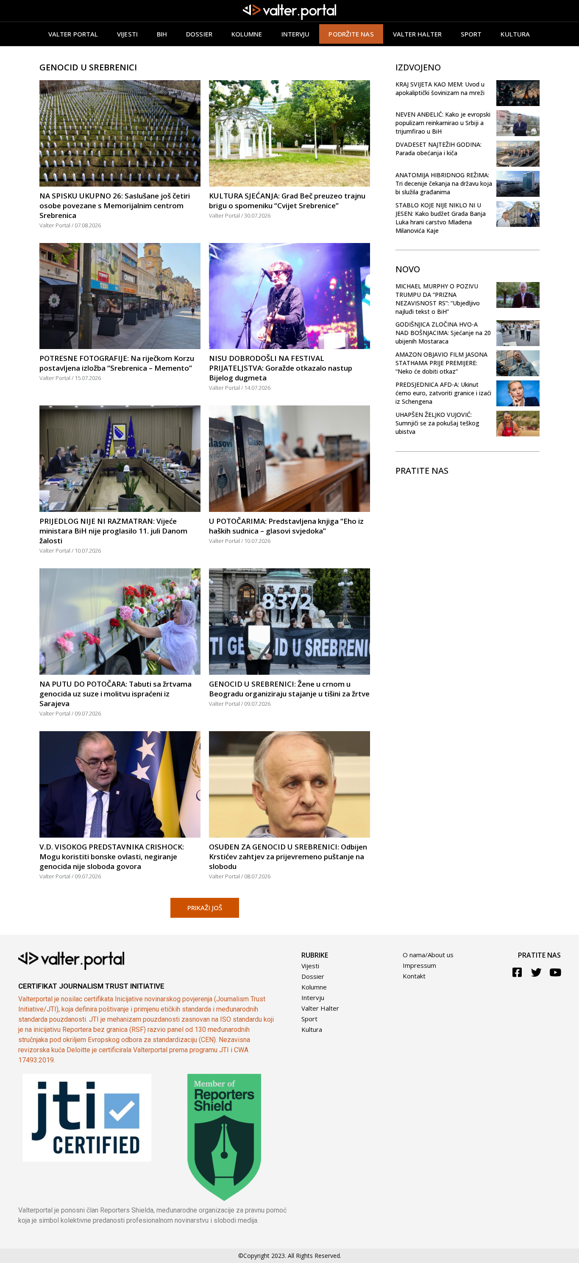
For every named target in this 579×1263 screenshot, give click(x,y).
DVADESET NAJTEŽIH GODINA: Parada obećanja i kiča (438, 148)
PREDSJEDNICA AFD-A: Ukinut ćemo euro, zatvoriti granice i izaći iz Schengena (443, 392)
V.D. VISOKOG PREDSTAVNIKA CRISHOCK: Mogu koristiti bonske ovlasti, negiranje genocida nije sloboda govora (111, 856)
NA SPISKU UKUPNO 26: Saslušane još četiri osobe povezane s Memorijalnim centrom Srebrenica (114, 205)
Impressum (419, 965)
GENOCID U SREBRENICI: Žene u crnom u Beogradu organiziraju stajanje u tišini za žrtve (289, 689)
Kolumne (246, 34)
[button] (204, 908)
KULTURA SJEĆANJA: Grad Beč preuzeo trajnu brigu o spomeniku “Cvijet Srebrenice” (287, 200)
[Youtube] (555, 972)
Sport (471, 34)
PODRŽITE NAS (350, 34)
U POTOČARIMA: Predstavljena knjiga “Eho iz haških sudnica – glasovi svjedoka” (286, 526)
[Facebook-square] (517, 972)
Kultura (515, 34)
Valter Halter (320, 1008)
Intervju (295, 34)
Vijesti (127, 34)
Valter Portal (73, 34)
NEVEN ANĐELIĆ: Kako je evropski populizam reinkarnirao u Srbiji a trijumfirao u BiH (442, 122)
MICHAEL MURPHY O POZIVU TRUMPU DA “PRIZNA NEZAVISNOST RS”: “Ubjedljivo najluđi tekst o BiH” (437, 299)
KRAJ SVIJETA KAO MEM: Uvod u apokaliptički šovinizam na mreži (439, 88)
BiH (162, 34)
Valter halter (417, 34)
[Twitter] (536, 972)
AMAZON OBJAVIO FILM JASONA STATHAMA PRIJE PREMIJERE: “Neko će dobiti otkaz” (441, 362)
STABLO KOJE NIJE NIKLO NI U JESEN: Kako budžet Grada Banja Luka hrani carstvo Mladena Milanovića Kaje (440, 218)
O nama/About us (428, 954)
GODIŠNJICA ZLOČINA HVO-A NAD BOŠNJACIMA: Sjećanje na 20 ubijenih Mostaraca (443, 332)
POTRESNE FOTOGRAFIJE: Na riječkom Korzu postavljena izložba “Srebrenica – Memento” (116, 363)
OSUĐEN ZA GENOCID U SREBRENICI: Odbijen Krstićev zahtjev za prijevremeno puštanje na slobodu (288, 856)
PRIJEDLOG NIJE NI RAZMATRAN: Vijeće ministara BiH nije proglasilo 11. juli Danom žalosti (113, 530)
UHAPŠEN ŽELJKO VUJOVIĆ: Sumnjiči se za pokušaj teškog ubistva (437, 423)
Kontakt (414, 976)
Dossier (199, 34)
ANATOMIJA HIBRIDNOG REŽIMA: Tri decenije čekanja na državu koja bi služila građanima (443, 183)
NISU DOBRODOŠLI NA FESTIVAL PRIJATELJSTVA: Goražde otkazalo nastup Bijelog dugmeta (280, 368)
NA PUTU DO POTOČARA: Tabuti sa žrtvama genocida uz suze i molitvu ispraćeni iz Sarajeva (115, 693)
